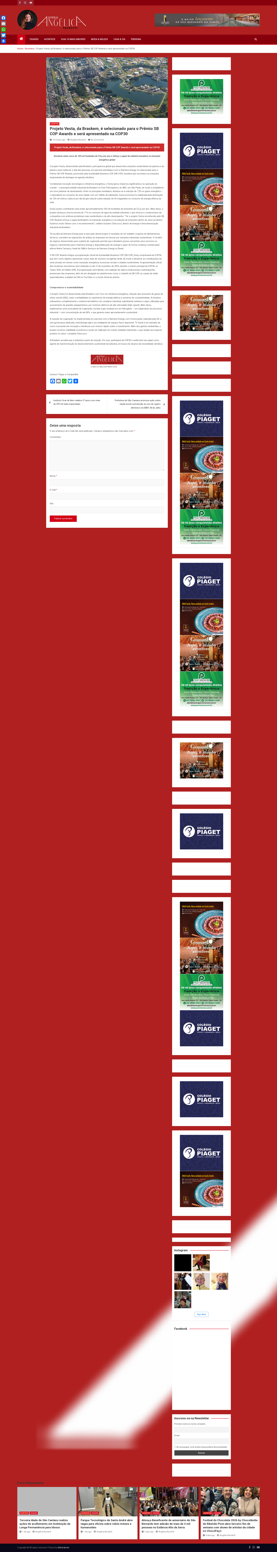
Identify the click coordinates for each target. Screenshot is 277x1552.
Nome (53, 476)
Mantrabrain (63, 1547)
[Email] (3, 24)
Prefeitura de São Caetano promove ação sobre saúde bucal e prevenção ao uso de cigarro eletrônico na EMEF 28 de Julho (138, 404)
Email (176, 1435)
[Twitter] (3, 35)
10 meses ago (59, 140)
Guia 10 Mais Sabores (73, 39)
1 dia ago (26, 1532)
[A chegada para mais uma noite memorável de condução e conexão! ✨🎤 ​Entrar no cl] (182, 1281)
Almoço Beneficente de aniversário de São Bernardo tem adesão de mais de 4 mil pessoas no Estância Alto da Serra (168, 1524)
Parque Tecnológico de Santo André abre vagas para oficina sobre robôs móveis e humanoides (107, 1524)
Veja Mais (201, 1314)
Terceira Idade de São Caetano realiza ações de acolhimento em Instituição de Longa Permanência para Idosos (44, 1524)
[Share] (3, 41)
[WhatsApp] (3, 29)
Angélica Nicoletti (78, 140)
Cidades (34, 39)
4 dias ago (210, 1535)
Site (51, 503)
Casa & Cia (119, 39)
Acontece (49, 39)
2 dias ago (149, 1532)
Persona (136, 39)
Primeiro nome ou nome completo (189, 1424)
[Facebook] (3, 18)
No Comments (97, 140)
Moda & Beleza (99, 39)
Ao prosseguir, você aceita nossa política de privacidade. (201, 1447)
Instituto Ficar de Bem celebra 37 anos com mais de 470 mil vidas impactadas (76, 402)
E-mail (53, 490)
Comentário (55, 437)
